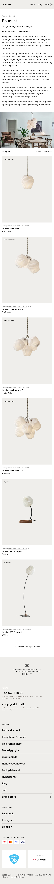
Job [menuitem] (4, 790)
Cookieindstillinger (17, 877)
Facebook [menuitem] (8, 813)
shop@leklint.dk (13, 704)
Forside (4, 16)
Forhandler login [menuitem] (11, 730)
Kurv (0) (48, 4)
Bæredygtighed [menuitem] (11, 750)
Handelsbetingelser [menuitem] (13, 763)
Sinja (14, 26)
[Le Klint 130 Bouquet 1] (27, 194)
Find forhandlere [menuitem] (12, 743)
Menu (32, 4)
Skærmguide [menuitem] (9, 756)
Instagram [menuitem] (8, 820)
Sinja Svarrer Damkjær (17, 226)
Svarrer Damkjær (25, 26)
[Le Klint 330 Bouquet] (27, 517)
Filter (38, 151)
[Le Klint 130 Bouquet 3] (27, 275)
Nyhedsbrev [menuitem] (9, 776)
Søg (40, 4)
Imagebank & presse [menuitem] (14, 737)
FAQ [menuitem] (4, 783)
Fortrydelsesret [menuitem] (11, 770)
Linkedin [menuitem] (7, 826)
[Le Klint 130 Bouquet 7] (27, 436)
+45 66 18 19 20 (12, 693)
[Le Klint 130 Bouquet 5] (27, 355)
